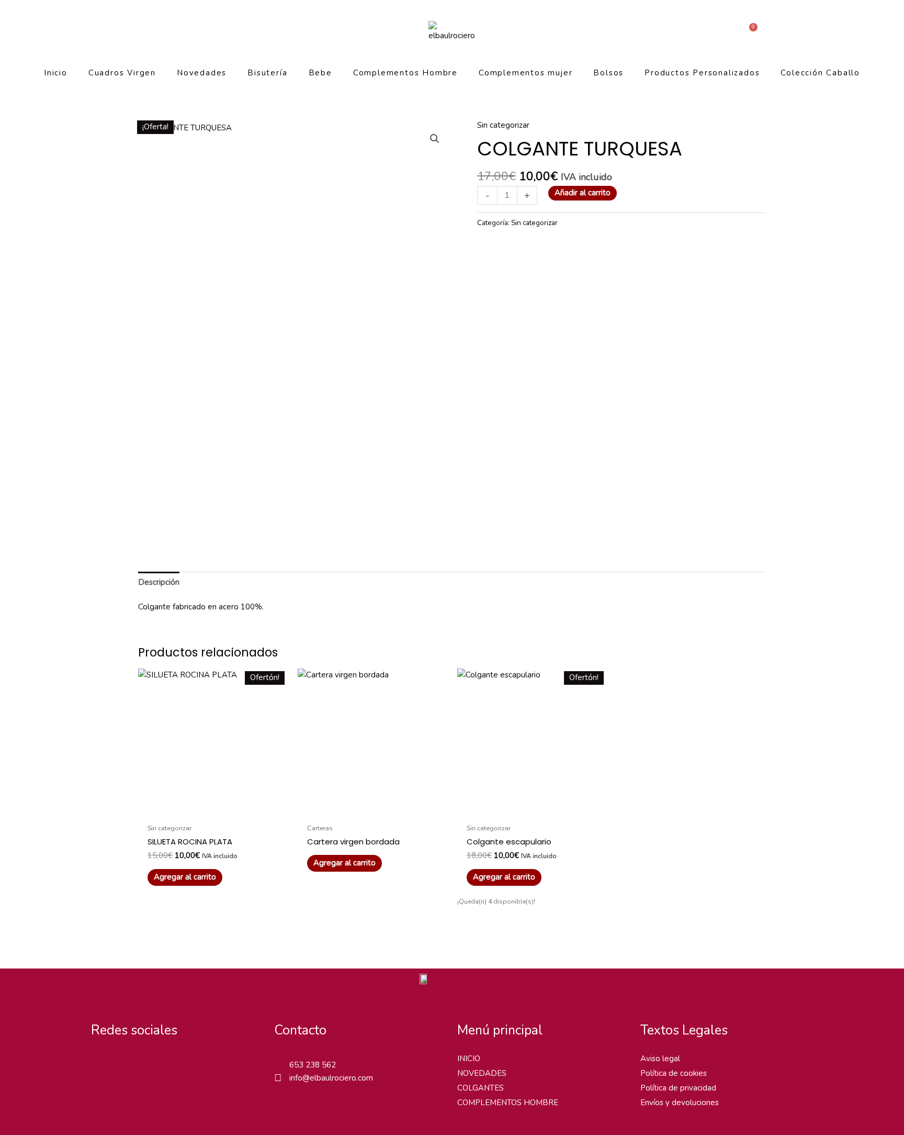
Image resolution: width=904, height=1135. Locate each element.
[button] (434, 138)
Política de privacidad (678, 1088)
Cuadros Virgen (122, 73)
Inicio (55, 73)
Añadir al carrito (583, 192)
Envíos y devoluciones (679, 1102)
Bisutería (267, 73)
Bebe (320, 73)
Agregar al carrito (344, 863)
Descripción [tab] (158, 582)
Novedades (202, 73)
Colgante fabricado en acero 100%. (201, 607)
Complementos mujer (525, 73)
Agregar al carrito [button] (185, 877)
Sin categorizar (503, 125)
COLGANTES (480, 1088)
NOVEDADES (481, 1073)
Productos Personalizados (702, 73)
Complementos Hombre (405, 73)
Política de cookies (673, 1073)
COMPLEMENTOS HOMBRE (507, 1102)
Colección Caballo (820, 73)
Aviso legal (660, 1058)
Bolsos (608, 73)
